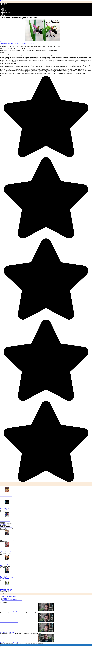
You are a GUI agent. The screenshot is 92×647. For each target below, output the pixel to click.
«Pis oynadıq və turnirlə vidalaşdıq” (5, 521)
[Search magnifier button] (91, 2)
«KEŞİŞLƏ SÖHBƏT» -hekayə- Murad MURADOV (9, 622)
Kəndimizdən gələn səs (6, 12)
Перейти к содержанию (5, 0)
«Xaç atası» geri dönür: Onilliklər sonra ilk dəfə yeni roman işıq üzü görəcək (7, 564)
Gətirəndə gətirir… (5, 598)
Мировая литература (6, 14)
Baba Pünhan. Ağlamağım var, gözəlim (9, 599)
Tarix (3, 13)
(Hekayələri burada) (4, 41)
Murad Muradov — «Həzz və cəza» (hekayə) (8, 611)
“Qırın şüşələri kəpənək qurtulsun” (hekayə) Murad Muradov (11, 642)
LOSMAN (3, 4)
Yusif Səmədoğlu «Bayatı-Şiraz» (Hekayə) (10, 597)
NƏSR (3, 8)
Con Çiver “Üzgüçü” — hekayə (8, 600)
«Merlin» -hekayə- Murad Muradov (7, 632)
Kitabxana (4, 13)
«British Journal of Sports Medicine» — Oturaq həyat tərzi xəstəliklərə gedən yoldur (6, 509)
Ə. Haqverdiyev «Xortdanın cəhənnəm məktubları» (12, 600)
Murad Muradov (63, 30)
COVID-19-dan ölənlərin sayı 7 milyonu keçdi (6, 551)
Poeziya (3, 9)
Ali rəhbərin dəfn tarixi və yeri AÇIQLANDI (6, 527)
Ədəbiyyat (4, 10)
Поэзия (3, 15)
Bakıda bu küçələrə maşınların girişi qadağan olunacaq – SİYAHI (6, 590)
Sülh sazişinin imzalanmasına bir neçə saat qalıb (6, 539)
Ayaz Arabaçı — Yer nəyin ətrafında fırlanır (10, 597)
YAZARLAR (4, 10)
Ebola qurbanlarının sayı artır (6, 496)
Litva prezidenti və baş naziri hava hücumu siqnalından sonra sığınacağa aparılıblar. (6, 577)
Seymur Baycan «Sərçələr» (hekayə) (9, 596)
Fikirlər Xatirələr (5, 11)
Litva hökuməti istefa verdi (5, 524)
